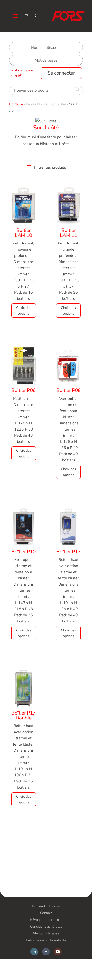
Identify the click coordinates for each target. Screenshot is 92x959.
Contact (46, 912)
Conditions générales (46, 926)
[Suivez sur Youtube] (58, 951)
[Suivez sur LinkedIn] (34, 951)
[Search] (36, 16)
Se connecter (61, 73)
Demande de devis (46, 906)
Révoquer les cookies (46, 919)
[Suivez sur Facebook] (46, 951)
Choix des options (23, 310)
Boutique (16, 104)
